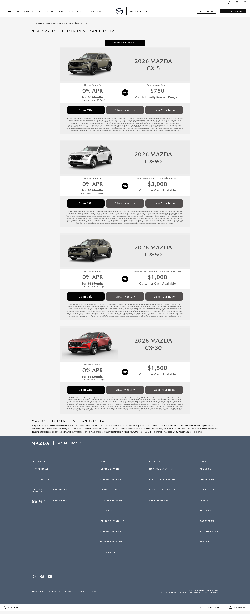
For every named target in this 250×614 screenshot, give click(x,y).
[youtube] (50, 576)
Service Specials (110, 490)
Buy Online (46, 11)
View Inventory (125, 110)
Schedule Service (110, 479)
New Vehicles (25, 11)
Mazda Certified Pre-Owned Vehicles (49, 491)
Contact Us (207, 479)
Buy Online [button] (206, 11)
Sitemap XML (81, 592)
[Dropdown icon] (229, 2)
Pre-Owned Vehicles (72, 11)
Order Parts (107, 511)
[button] (245, 2)
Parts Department (111, 500)
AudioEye (94, 592)
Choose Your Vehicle (125, 42)
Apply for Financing (162, 479)
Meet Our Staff (209, 531)
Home (47, 23)
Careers (205, 500)
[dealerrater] (34, 576)
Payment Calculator (162, 490)
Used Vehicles (40, 479)
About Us (205, 469)
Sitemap (67, 592)
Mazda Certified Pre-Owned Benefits (49, 501)
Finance (96, 11)
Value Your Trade (164, 110)
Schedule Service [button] (233, 11)
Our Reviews (207, 490)
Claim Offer (85, 110)
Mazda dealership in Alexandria (88, 432)
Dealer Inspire (212, 593)
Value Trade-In (158, 500)
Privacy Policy (38, 592)
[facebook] (42, 576)
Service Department (112, 469)
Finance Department (162, 469)
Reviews (205, 542)
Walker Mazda (212, 590)
